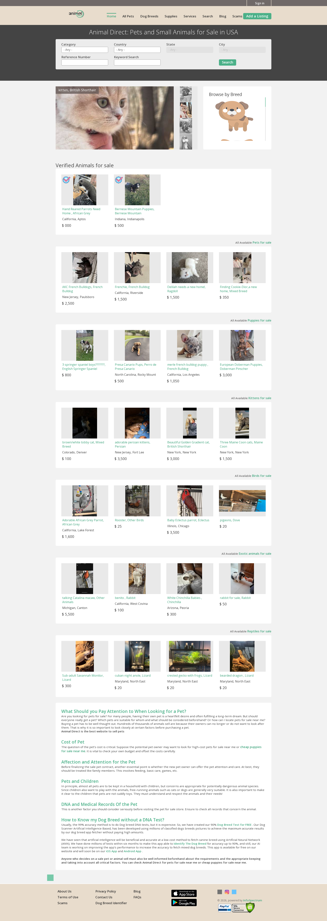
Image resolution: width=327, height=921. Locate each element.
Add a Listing (257, 16)
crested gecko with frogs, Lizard (189, 675)
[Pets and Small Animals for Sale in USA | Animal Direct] (76, 14)
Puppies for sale (259, 320)
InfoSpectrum (252, 900)
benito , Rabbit (125, 598)
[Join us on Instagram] (227, 892)
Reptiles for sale (259, 631)
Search (207, 16)
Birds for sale (261, 476)
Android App (133, 851)
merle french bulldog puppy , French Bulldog (187, 367)
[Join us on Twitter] (234, 892)
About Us (65, 891)
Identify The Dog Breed (190, 843)
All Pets (128, 16)
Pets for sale (262, 242)
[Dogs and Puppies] (234, 116)
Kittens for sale (259, 398)
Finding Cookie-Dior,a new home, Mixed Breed (238, 289)
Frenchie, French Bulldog (132, 287)
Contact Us (103, 897)
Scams (237, 16)
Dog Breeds (149, 16)
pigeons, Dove (230, 520)
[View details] (115, 117)
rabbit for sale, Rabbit (235, 598)
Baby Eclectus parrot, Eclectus (188, 520)
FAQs (137, 897)
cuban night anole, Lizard (133, 675)
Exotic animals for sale (255, 554)
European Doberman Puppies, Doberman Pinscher (241, 367)
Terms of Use (68, 897)
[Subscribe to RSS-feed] (219, 892)
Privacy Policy (105, 891)
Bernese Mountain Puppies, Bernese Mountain (134, 211)
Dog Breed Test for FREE (234, 824)
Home (111, 16)
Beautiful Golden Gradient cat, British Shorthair (188, 444)
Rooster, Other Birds (129, 520)
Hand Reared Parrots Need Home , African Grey (81, 211)
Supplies (171, 16)
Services (190, 16)
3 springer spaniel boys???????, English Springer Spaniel (83, 367)
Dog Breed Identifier (111, 903)
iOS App (112, 851)
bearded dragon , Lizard (237, 675)
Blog (222, 16)
